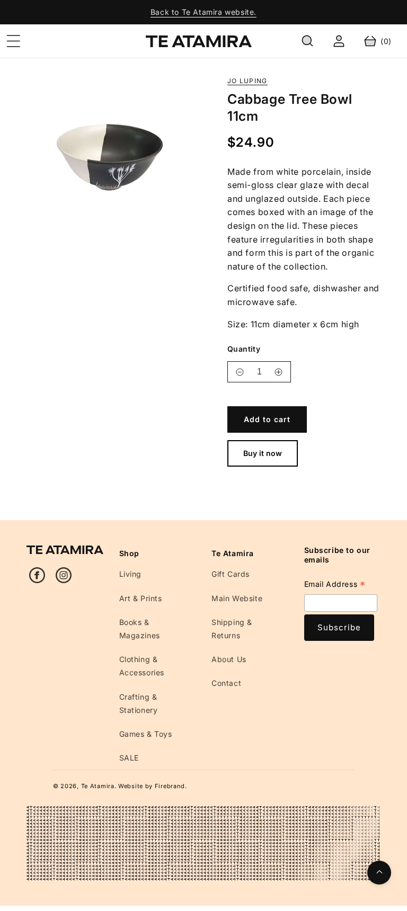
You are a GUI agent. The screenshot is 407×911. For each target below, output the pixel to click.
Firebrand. (171, 786)
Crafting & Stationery (138, 703)
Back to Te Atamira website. (203, 11)
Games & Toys (145, 733)
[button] (13, 41)
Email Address (335, 585)
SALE (129, 757)
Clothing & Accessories (142, 666)
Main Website (236, 598)
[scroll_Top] (379, 873)
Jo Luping (247, 81)
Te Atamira (97, 786)
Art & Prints (140, 598)
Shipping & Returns (231, 629)
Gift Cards (230, 573)
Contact (226, 682)
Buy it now (262, 453)
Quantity (243, 348)
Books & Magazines (139, 629)
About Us (228, 659)
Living (130, 573)
